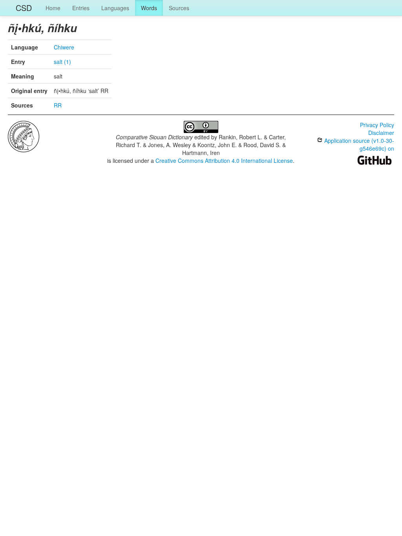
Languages (115, 8)
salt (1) (62, 62)
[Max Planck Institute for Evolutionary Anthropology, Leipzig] (23, 136)
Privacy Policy (377, 125)
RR (58, 105)
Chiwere (64, 47)
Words (149, 8)
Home (53, 8)
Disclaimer (381, 133)
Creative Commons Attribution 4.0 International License (224, 160)
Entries (81, 8)
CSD (24, 7)
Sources (179, 8)
